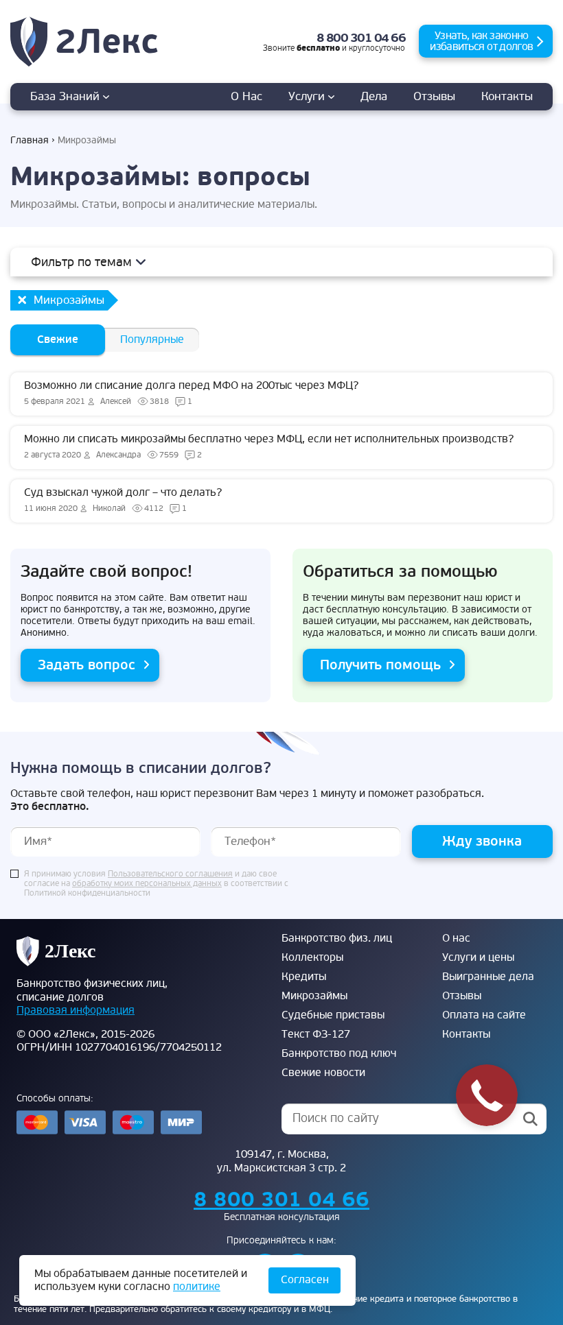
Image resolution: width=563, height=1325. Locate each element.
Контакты (507, 96)
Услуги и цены (478, 957)
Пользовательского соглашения (170, 874)
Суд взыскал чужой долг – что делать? (123, 500)
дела (373, 96)
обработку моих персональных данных (147, 884)
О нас (246, 96)
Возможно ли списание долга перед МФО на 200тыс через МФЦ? (191, 393)
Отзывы (434, 96)
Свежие (57, 339)
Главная (29, 140)
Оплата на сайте (484, 1015)
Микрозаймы (314, 996)
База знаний (66, 96)
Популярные (152, 339)
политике (196, 1286)
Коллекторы (312, 957)
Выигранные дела (488, 976)
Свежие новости (323, 1072)
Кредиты (304, 976)
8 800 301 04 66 (361, 38)
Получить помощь (380, 664)
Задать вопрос (86, 664)
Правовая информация (75, 1010)
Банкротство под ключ (339, 1053)
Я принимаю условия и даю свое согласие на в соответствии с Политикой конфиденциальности (156, 884)
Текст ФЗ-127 (316, 1034)
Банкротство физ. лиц (337, 938)
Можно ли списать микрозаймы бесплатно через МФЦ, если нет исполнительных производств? (269, 446)
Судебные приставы (333, 1015)
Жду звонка (482, 841)
